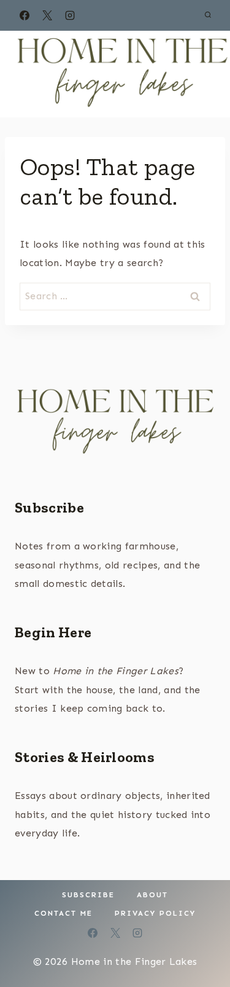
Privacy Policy (155, 913)
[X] (47, 15)
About (152, 895)
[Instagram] (70, 15)
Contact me (63, 913)
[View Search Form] (208, 15)
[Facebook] (24, 15)
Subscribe (49, 507)
